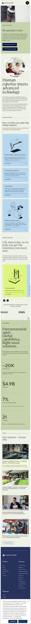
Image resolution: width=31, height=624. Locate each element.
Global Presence (5, 571)
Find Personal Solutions (10, 49)
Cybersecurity (21, 577)
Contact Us (4, 575)
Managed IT (21, 579)
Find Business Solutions (10, 44)
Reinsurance (21, 585)
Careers (3, 567)
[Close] (28, 601)
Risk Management (22, 581)
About (3, 565)
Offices (3, 573)
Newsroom (4, 597)
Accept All (12, 621)
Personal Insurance (22, 565)
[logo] (8, 3)
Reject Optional (22, 621)
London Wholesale (22, 583)
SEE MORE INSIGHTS (8, 543)
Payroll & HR (21, 575)
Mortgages (21, 567)
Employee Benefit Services (24, 573)
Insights (3, 595)
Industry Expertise (22, 588)
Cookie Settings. (18, 618)
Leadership (4, 569)
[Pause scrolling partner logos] (28, 318)
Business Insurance (22, 569)
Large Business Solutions (23, 571)
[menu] (27, 3)
